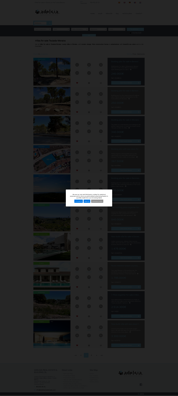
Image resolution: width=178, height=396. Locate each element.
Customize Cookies (97, 201)
